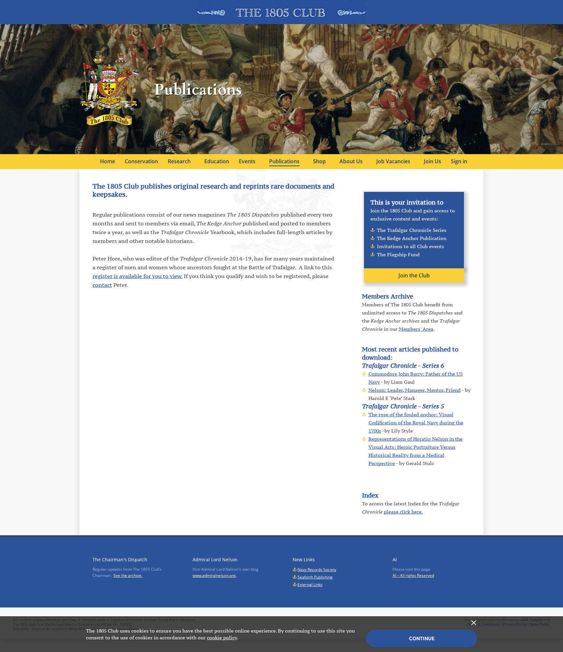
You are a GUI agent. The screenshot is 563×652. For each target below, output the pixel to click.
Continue (422, 638)
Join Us (432, 161)
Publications (284, 161)
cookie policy (222, 637)
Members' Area (416, 329)
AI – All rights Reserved (413, 575)
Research (179, 161)
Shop (319, 161)
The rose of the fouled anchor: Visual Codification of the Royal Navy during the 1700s (415, 422)
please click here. (403, 512)
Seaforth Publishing (315, 577)
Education (216, 161)
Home (107, 161)
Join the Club (414, 275)
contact (102, 284)
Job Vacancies (393, 161)
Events (247, 161)
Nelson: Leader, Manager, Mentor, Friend (414, 390)
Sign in (459, 161)
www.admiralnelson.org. (215, 575)
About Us (351, 161)
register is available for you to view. (137, 276)
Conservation (141, 161)
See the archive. (127, 575)
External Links (310, 584)
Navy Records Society (316, 569)
